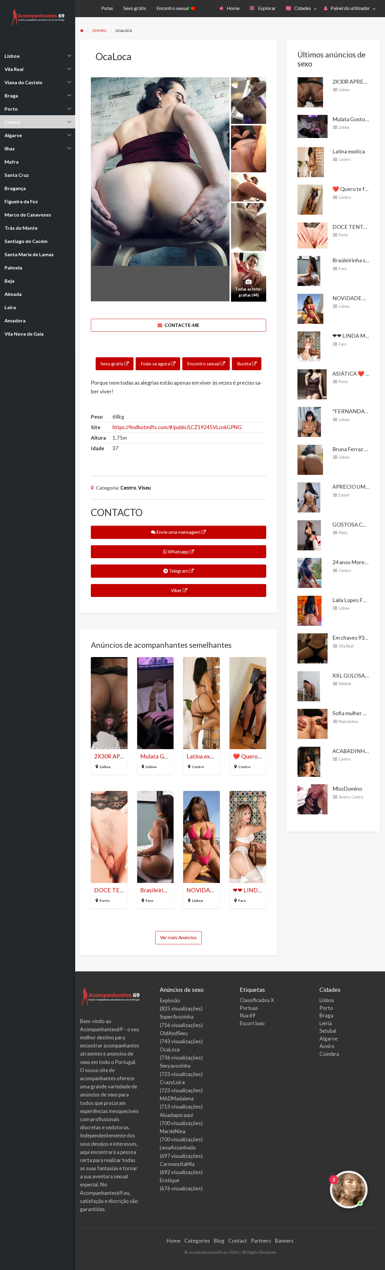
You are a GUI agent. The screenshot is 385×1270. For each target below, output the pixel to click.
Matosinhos (348, 721)
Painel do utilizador (350, 8)
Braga (326, 1015)
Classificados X (257, 1000)
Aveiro (344, 797)
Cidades (302, 8)
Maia (343, 532)
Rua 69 (247, 1015)
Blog (219, 1241)
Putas (107, 8)
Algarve (328, 1038)
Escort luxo (252, 1023)
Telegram (178, 570)
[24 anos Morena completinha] (309, 572)
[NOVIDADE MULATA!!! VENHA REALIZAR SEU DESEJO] (310, 308)
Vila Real (346, 646)
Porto (105, 900)
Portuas (249, 1007)
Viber (176, 590)
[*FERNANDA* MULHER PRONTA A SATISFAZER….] (309, 421)
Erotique (169, 1180)
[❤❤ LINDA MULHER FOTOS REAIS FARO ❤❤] (308, 346)
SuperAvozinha (176, 1016)
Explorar (266, 8)
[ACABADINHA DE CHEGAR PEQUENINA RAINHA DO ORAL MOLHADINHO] (308, 761)
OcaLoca (170, 1049)
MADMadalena (177, 1098)
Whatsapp (178, 551)
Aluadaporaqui (176, 1115)
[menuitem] (229, 8)
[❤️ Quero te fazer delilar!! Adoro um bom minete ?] (310, 199)
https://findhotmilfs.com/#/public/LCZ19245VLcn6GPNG (177, 427)
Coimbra (329, 1053)
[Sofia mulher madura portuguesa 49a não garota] (312, 723)
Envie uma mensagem (178, 532)
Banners (284, 1241)
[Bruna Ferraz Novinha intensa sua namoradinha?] (310, 459)
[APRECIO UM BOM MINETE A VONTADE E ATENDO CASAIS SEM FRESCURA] (308, 497)
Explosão (170, 1000)
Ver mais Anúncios (178, 937)
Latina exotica (204, 756)
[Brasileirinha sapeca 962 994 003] (308, 270)
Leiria (325, 1023)
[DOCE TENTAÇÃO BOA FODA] (312, 235)
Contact (237, 1241)
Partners (261, 1241)
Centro (128, 487)
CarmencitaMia (177, 1164)
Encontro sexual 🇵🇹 (176, 8)
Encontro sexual (203, 363)
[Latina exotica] (310, 161)
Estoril (344, 495)
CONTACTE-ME (181, 325)
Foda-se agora (156, 363)
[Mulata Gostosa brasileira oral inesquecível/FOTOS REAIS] (312, 125)
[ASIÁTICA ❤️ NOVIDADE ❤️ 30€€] (312, 383)
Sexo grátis (134, 8)
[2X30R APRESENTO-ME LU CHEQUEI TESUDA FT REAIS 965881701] (310, 91)
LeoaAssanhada (178, 1147)
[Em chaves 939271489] (312, 647)
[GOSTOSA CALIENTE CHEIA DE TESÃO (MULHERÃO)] (309, 534)
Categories (197, 1241)
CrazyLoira (172, 1082)
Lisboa (105, 766)
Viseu (144, 487)
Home (232, 8)
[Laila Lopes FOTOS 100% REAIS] (309, 610)
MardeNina (172, 1131)
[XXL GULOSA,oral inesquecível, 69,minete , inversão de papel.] (308, 685)
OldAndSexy (174, 1033)
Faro (149, 900)
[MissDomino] (312, 798)
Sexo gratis (112, 363)
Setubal (327, 1030)
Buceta (244, 363)
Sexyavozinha (175, 1065)
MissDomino (347, 788)
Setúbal (345, 683)
